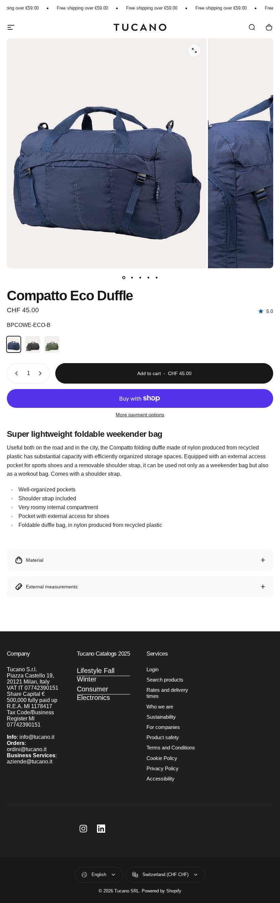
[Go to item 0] (124, 278)
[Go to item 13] (132, 278)
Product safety (162, 737)
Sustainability (161, 717)
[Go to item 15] (148, 278)
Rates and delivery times (167, 693)
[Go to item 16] (156, 278)
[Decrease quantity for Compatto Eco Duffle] (15, 373)
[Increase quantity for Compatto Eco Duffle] (42, 373)
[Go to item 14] (140, 278)
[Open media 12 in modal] (194, 50)
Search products (164, 680)
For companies (163, 727)
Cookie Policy (161, 758)
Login (152, 669)
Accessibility (160, 779)
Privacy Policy (162, 768)
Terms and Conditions (170, 747)
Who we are (159, 707)
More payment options (140, 414)
